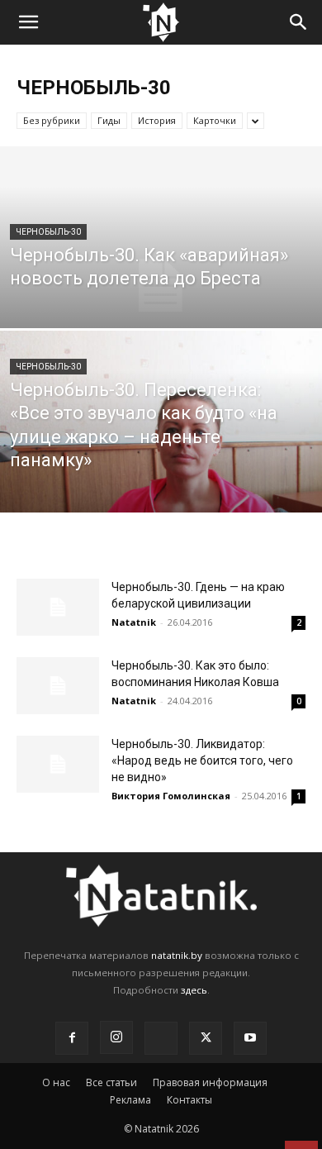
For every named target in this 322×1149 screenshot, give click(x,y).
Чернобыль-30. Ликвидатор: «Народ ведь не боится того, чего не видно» (202, 760)
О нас (56, 1082)
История (157, 120)
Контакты (189, 1100)
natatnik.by (176, 955)
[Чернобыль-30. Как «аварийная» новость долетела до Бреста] (161, 285)
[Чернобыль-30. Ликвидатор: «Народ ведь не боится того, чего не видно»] (58, 764)
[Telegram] (161, 1038)
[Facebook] (71, 1038)
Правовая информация (210, 1082)
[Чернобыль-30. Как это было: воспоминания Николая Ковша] (58, 685)
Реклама (130, 1100)
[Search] (299, 22)
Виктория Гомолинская (170, 795)
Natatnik (133, 622)
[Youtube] (250, 1038)
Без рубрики (51, 120)
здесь (194, 990)
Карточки (214, 120)
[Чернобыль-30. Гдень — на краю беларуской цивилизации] (58, 607)
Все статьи (111, 1082)
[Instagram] (116, 1037)
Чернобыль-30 (48, 231)
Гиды (109, 120)
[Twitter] (205, 1038)
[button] (28, 22)
